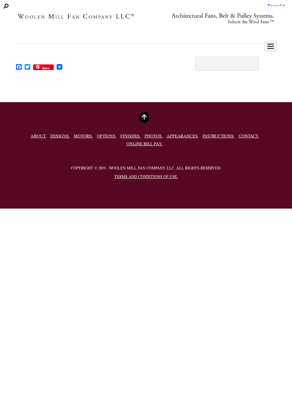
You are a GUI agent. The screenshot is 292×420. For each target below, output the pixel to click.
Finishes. (130, 135)
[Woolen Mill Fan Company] (146, 27)
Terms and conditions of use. (146, 176)
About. (38, 135)
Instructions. (219, 135)
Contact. (249, 135)
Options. (106, 135)
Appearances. (183, 135)
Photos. (154, 135)
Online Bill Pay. (144, 143)
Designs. (60, 135)
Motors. (83, 135)
